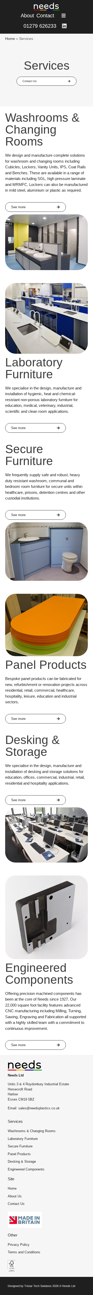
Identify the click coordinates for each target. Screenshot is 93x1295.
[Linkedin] (64, 26)
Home (10, 39)
